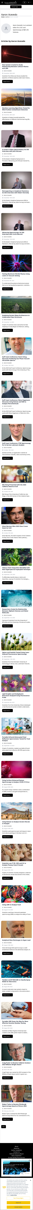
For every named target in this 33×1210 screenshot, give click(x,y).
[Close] (30, 1180)
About (16, 1146)
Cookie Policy (13, 1195)
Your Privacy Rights (18, 1198)
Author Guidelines (16, 1150)
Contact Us (16, 1152)
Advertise (16, 1148)
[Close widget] (30, 1161)
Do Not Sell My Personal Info (16, 1157)
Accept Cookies (18, 1207)
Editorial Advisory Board (16, 1154)
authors (7, 17)
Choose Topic (14, 6)
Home (2, 17)
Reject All (18, 1202)
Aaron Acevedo (8, 71)
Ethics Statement (16, 1156)
